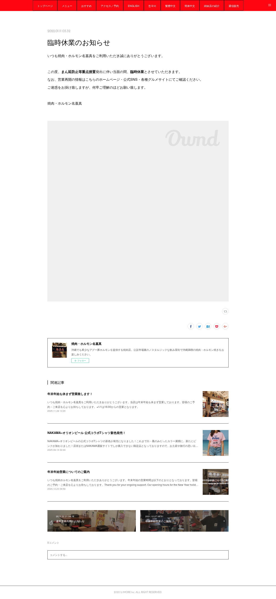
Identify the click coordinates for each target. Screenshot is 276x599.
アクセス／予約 (110, 6)
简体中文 (190, 6)
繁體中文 (170, 6)
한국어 (152, 6)
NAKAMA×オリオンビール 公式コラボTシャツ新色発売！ (86, 432)
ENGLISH (133, 6)
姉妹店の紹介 (212, 6)
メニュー (67, 6)
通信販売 (234, 6)
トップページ (45, 6)
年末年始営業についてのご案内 (68, 471)
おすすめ (86, 6)
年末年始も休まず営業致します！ (70, 394)
